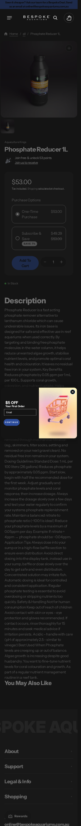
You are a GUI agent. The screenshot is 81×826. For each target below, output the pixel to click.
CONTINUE (11, 422)
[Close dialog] (72, 392)
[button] (9, 18)
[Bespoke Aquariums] (36, 18)
